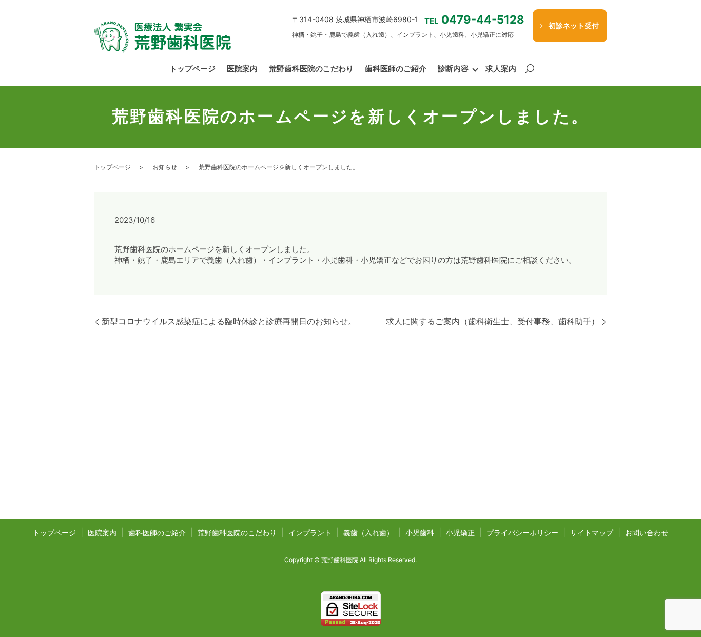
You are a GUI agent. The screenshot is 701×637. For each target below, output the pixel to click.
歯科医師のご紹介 (395, 68)
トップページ (192, 68)
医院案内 (242, 68)
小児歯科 (419, 532)
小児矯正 (460, 532)
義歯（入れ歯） (368, 532)
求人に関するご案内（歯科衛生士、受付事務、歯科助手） (492, 321)
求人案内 (500, 68)
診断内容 (453, 68)
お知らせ (164, 167)
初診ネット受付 (574, 25)
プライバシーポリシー (522, 532)
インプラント (310, 532)
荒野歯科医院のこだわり (311, 68)
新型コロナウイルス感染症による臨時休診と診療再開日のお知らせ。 (229, 321)
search (529, 69)
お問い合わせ (646, 532)
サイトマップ (591, 532)
